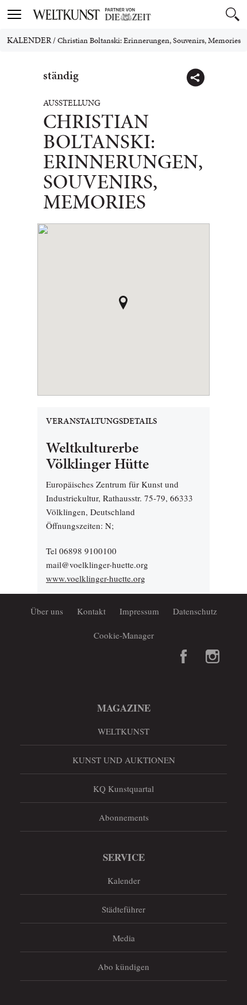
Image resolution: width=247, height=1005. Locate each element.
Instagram (212, 656)
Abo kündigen (123, 966)
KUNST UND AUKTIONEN (123, 760)
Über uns (46, 611)
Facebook (183, 656)
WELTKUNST (123, 731)
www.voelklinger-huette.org (95, 578)
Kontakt (91, 611)
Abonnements (124, 817)
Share (195, 77)
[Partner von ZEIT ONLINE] (138, 14)
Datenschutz (195, 611)
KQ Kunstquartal (123, 788)
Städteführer (123, 909)
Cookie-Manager (124, 635)
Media (124, 938)
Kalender (29, 40)
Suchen (232, 14)
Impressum (139, 611)
